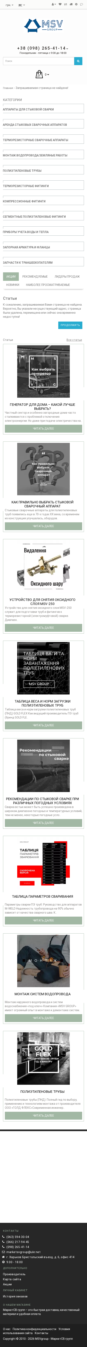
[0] (60, 4)
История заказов (15, 1296)
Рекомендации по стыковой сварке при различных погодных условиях (42, 801)
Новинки (12, 284)
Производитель (14, 1274)
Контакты (41, 1333)
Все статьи (74, 339)
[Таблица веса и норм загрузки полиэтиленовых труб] (43, 668)
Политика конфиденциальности (34, 1329)
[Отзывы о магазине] (81, 4)
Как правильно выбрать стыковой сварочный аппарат (43, 504)
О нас (7, 1329)
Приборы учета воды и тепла (26, 232)
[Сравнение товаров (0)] (65, 4)
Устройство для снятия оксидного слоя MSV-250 (42, 602)
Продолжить (70, 325)
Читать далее (43, 428)
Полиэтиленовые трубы (22, 170)
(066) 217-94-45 (17, 1242)
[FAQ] (76, 4)
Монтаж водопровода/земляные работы (35, 155)
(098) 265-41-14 (17, 1247)
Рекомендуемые (35, 276)
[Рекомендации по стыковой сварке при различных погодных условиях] (43, 765)
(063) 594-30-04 (17, 1237)
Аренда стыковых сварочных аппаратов (35, 124)
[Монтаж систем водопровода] (43, 960)
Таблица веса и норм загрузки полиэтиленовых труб (43, 703)
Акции (11, 276)
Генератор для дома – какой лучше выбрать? (42, 407)
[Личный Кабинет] (54, 4)
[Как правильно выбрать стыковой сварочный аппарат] (43, 469)
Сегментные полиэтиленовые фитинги (34, 216)
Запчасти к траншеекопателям (28, 262)
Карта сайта (12, 1279)
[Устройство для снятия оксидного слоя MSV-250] (43, 566)
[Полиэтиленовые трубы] (43, 1058)
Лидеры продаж (67, 276)
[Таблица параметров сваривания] (43, 863)
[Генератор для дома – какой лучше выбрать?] (43, 371)
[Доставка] (71, 4)
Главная (8, 88)
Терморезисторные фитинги (26, 186)
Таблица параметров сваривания (42, 896)
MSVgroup (42, 1338)
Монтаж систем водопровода (43, 994)
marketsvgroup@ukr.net (23, 1252)
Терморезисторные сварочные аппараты (35, 140)
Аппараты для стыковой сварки (28, 109)
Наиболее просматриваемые (48, 284)
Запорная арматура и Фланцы (26, 247)
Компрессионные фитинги (24, 201)
